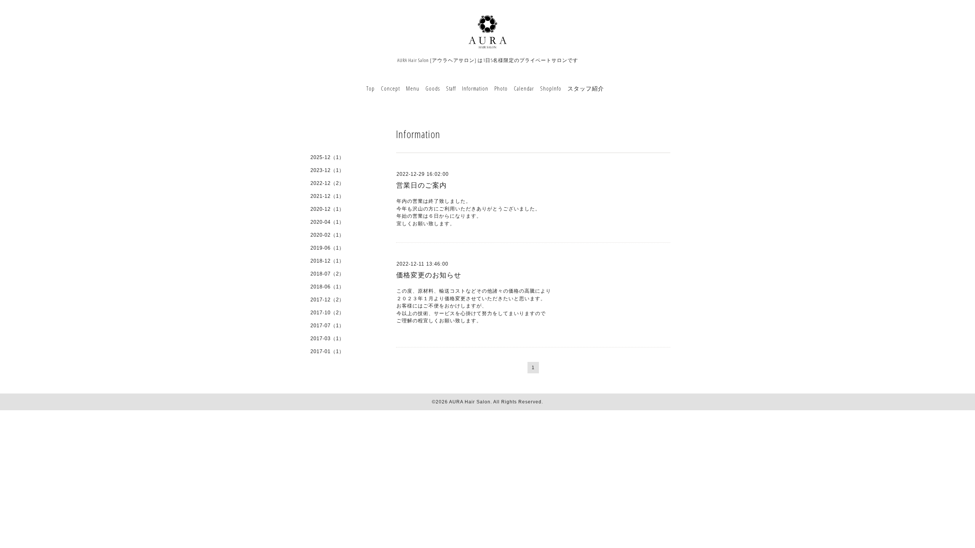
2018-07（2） (327, 274)
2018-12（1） (327, 261)
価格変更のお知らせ (428, 275)
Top (370, 88)
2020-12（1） (327, 209)
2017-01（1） (327, 351)
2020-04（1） (327, 222)
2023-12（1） (327, 170)
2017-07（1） (327, 325)
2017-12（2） (327, 300)
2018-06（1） (327, 287)
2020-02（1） (327, 235)
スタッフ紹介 (585, 88)
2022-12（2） (327, 183)
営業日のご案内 (421, 185)
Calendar (524, 88)
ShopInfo (550, 88)
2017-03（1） (327, 338)
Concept (390, 88)
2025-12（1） (327, 157)
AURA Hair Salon (470, 402)
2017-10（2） (327, 312)
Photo (501, 88)
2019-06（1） (327, 248)
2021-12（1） (327, 196)
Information (475, 88)
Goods (432, 88)
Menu (412, 88)
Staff (451, 88)
